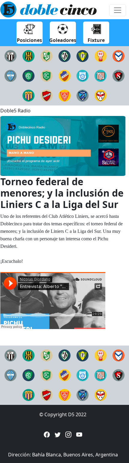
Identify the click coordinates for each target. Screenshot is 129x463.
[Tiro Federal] (28, 95)
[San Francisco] (82, 75)
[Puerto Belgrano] (82, 95)
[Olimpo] (28, 55)
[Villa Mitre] (64, 55)
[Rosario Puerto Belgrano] (64, 75)
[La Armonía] (118, 55)
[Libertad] (10, 75)
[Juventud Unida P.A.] (100, 95)
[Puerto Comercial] (82, 55)
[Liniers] (10, 55)
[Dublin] (64, 95)
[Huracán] (100, 55)
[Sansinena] (100, 75)
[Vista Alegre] (46, 95)
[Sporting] (118, 75)
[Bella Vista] (46, 55)
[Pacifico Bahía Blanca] (28, 75)
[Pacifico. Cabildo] (46, 75)
